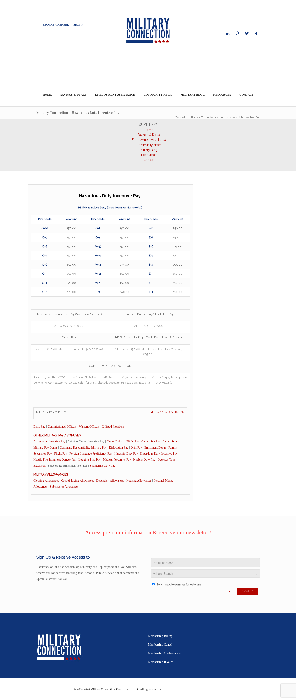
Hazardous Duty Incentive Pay (158, 453)
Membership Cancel (160, 644)
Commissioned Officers (62, 426)
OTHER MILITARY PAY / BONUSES (57, 435)
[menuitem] (47, 95)
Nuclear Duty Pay (144, 459)
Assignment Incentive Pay (49, 441)
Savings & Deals (149, 134)
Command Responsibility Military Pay (83, 447)
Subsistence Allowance (64, 486)
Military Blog (149, 150)
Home (149, 129)
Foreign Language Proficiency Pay (90, 453)
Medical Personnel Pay (117, 459)
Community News (148, 145)
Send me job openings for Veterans (178, 584)
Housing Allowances (138, 480)
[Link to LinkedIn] (227, 33)
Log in (227, 591)
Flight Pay (60, 453)
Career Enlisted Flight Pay (123, 441)
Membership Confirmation (164, 653)
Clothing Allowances (46, 480)
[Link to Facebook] (256, 33)
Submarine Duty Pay (102, 465)
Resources (148, 155)
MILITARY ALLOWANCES (50, 474)
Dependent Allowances (110, 480)
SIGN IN (78, 24)
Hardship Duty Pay (126, 453)
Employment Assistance (149, 139)
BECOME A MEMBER (56, 24)
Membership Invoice (160, 661)
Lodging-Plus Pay (89, 459)
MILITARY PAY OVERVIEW (167, 412)
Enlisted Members (113, 426)
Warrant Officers (89, 426)
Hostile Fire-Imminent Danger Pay (54, 459)
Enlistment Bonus (155, 447)
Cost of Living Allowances (77, 480)
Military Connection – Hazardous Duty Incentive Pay (77, 112)
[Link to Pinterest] (237, 33)
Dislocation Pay (118, 447)
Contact (148, 160)
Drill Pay (136, 447)
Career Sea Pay (150, 441)
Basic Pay (39, 426)
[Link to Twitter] (247, 33)
